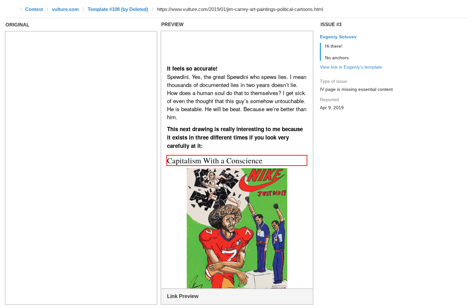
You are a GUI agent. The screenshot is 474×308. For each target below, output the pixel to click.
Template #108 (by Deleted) (118, 9)
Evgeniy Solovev (338, 36)
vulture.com (65, 9)
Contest (34, 9)
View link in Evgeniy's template (351, 67)
